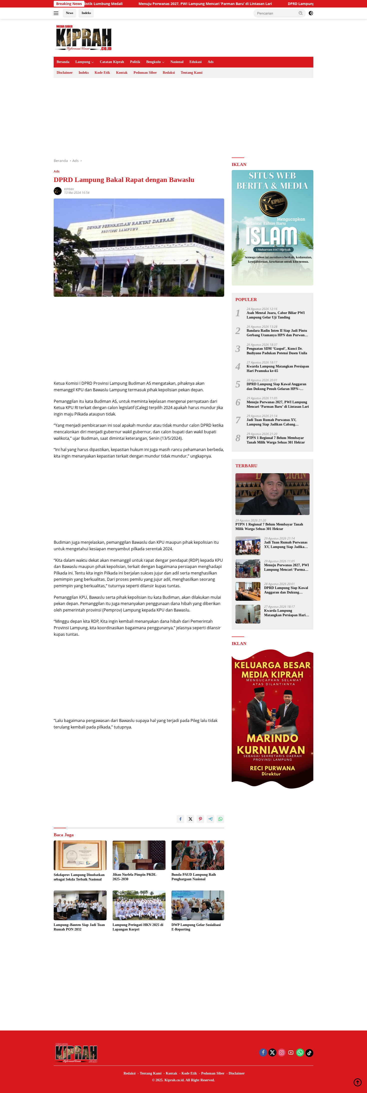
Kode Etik (102, 72)
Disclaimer (65, 72)
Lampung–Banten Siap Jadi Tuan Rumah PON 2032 (79, 927)
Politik (135, 62)
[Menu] (57, 13)
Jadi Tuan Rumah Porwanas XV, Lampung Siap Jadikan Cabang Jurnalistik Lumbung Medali (271, 422)
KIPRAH (69, 189)
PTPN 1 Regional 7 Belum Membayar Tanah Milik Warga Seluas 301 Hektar (276, 440)
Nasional (177, 62)
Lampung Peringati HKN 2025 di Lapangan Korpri (138, 927)
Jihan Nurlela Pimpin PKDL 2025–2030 (134, 877)
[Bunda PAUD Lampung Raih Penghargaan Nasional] (198, 855)
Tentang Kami (191, 72)
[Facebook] (263, 1052)
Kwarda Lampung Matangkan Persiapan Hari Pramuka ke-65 (278, 368)
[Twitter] (272, 1052)
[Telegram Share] (210, 819)
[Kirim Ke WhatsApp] (220, 819)
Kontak (122, 72)
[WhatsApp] (300, 1052)
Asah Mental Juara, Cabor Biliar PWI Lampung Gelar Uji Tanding (276, 315)
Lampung (82, 62)
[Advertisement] (183, 118)
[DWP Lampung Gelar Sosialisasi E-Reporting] (198, 905)
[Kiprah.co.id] (84, 37)
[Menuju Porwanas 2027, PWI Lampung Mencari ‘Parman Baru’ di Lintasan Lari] (247, 568)
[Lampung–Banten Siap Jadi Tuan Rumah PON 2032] (80, 905)
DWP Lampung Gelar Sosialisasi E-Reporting (196, 927)
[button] (301, 13)
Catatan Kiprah (112, 62)
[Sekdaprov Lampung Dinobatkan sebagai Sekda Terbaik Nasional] (80, 855)
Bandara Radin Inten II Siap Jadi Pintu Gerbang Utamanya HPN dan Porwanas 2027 (277, 333)
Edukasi (195, 62)
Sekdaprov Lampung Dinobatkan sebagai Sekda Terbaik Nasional (79, 877)
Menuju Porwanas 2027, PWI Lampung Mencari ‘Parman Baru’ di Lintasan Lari (165, 4)
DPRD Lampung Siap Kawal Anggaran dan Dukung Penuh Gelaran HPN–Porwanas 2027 (276, 386)
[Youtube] (291, 1052)
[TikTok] (309, 1053)
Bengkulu (153, 62)
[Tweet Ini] (190, 819)
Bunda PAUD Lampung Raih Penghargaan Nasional (194, 877)
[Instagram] (282, 1052)
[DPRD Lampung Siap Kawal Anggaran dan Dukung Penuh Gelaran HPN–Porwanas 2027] (247, 591)
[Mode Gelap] (310, 13)
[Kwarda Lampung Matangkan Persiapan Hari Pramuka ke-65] (247, 614)
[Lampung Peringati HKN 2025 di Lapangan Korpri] (139, 905)
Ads (210, 62)
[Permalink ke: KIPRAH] (58, 190)
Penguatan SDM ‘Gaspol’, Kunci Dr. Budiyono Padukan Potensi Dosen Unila (277, 350)
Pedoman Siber (145, 72)
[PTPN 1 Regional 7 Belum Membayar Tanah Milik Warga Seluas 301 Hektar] (272, 494)
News (69, 13)
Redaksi (169, 72)
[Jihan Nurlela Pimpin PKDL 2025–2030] (139, 855)
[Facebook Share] (180, 819)
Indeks (86, 13)
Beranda (63, 62)
